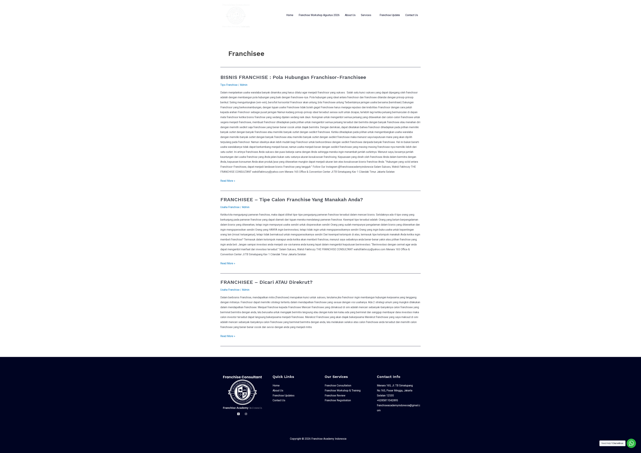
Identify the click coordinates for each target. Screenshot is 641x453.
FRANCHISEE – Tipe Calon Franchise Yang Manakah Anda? (291, 199)
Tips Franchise (229, 84)
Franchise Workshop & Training (343, 390)
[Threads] (238, 414)
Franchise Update (390, 15)
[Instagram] (246, 414)
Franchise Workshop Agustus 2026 (319, 15)
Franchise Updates (283, 395)
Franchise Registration (338, 400)
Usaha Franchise (230, 207)
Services (366, 15)
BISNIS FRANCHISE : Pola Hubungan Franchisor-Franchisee (293, 77)
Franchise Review (335, 395)
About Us (350, 15)
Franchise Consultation (338, 385)
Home (289, 15)
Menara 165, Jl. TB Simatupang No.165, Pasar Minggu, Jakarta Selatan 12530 (395, 390)
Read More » (227, 180)
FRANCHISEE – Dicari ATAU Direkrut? (266, 282)
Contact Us (411, 15)
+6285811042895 (387, 400)
